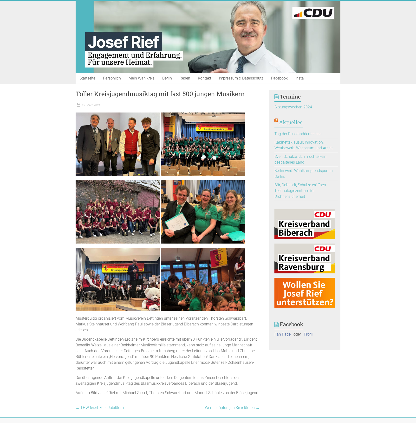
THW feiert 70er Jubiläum (100, 407)
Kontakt (204, 78)
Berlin (167, 78)
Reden (185, 78)
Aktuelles (291, 122)
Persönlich (112, 78)
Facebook (279, 78)
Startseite (87, 78)
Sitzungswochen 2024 (293, 107)
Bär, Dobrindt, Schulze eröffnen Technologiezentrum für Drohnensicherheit (300, 191)
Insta (299, 78)
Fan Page (282, 334)
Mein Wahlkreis (142, 78)
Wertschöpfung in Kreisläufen (232, 407)
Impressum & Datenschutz (241, 78)
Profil (308, 334)
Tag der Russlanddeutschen (298, 134)
